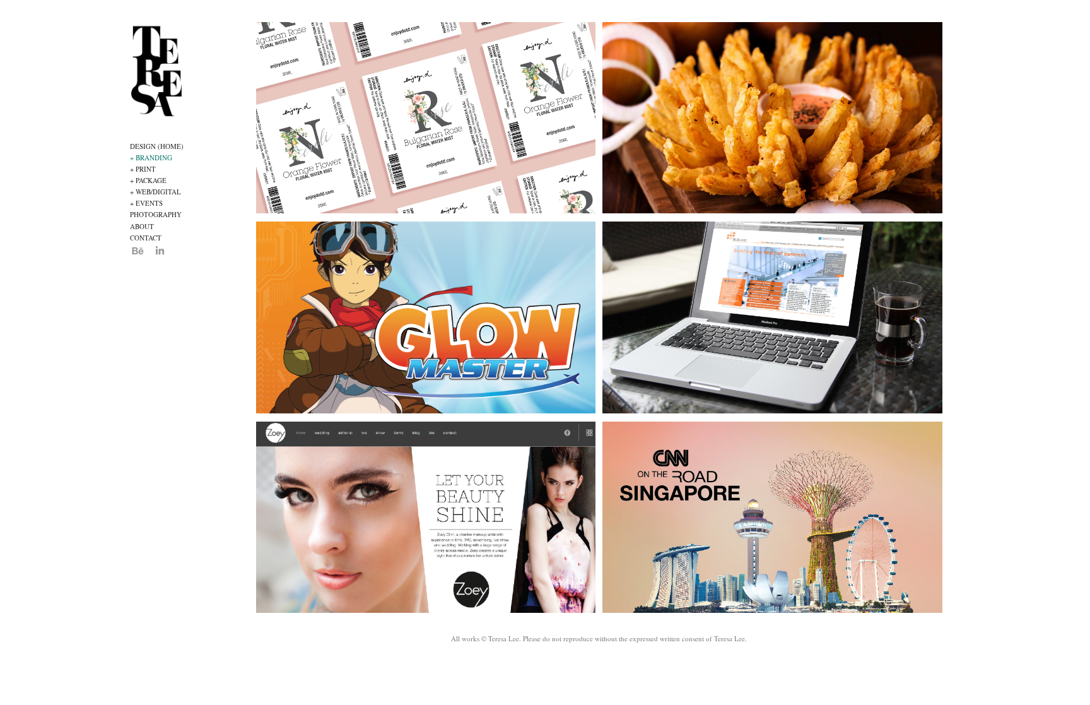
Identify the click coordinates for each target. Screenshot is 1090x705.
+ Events (146, 203)
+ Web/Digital (155, 191)
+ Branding (151, 157)
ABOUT (142, 226)
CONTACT (145, 237)
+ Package (148, 180)
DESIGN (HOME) (157, 146)
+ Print (143, 169)
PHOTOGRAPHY (156, 214)
